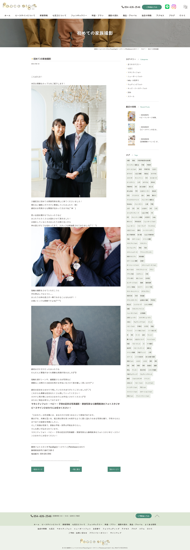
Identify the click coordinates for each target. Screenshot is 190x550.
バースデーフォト (132, 387)
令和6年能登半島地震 (144, 160)
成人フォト (139, 278)
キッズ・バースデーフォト (137, 88)
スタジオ (129, 178)
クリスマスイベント (133, 200)
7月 (152, 213)
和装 (128, 344)
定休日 (153, 182)
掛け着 (140, 235)
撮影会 (149, 348)
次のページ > (114, 469)
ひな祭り (144, 208)
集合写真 (143, 370)
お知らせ (129, 383)
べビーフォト (131, 326)
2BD (128, 365)
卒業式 (139, 326)
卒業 (143, 165)
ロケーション (136, 239)
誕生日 (154, 191)
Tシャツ (150, 335)
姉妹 (140, 248)
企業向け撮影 (144, 300)
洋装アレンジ (142, 352)
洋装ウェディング (132, 374)
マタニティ (143, 243)
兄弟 (136, 296)
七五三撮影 (138, 173)
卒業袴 (149, 165)
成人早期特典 (131, 235)
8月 (128, 217)
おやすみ (145, 182)
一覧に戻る (76, 469)
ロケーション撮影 (132, 261)
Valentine (129, 204)
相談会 (146, 173)
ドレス (150, 322)
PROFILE (153, 300)
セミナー (140, 287)
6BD (151, 361)
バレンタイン (139, 204)
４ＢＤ (138, 361)
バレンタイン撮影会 (148, 200)
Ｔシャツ (129, 330)
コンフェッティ (131, 248)
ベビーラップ (141, 226)
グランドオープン (132, 300)
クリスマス (135, 195)
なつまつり (153, 178)
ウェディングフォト (135, 84)
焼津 (140, 169)
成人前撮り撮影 (150, 357)
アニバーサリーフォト (143, 396)
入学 (128, 208)
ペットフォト (151, 339)
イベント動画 (131, 352)
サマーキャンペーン (133, 291)
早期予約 (129, 187)
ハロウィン (139, 274)
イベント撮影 (147, 239)
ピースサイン (131, 182)
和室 (152, 326)
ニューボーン (131, 226)
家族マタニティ (131, 256)
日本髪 (148, 278)
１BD (149, 352)
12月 (128, 195)
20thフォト (130, 396)
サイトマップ (115, 533)
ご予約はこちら (151, 7)
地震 (128, 160)
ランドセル (151, 226)
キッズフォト (149, 383)
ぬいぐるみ (130, 269)
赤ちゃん (129, 221)
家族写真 (129, 296)
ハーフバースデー (148, 230)
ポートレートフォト (133, 265)
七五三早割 (145, 213)
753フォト (143, 387)
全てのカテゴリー (134, 64)
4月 (151, 208)
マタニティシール (141, 269)
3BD (156, 361)
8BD (143, 365)
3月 (138, 208)
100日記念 (138, 221)
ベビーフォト (139, 383)
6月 (146, 178)
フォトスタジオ (137, 378)
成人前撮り (143, 187)
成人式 (151, 187)
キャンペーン (139, 178)
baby (154, 217)
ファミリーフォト (132, 392)
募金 (133, 160)
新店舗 (142, 296)
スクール (131, 96)
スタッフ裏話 (131, 287)
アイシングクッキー (146, 252)
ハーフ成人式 (152, 330)
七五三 (130, 68)
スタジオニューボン (145, 317)
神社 (128, 370)
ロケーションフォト (146, 392)
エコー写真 (149, 287)
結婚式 (149, 365)
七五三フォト (131, 230)
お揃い (129, 322)
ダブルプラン (146, 291)
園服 (155, 365)
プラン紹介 (130, 278)
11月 (136, 191)
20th (129, 92)
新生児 (129, 304)
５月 (155, 208)
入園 (146, 204)
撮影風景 (148, 283)
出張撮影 (143, 313)
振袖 (148, 195)
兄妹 (145, 248)
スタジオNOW (148, 304)
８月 (138, 182)
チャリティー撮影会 (133, 165)
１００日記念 (139, 357)
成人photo (130, 191)
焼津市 (129, 348)
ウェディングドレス (146, 374)
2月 (133, 208)
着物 (139, 230)
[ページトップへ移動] (157, 516)
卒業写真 (147, 169)
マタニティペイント (138, 309)
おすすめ (153, 173)
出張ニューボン (131, 317)
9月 (136, 187)
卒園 (152, 204)
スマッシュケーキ (132, 252)
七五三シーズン (144, 191)
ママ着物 (149, 344)
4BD (133, 365)
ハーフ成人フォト (140, 330)
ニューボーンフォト (135, 76)
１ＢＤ (145, 361)
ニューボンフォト (132, 313)
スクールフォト (131, 169)
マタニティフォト (134, 72)
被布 (143, 335)
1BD (132, 335)
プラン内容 (130, 274)
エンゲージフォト (132, 283)
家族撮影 (141, 256)
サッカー (135, 370)
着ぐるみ (129, 339)
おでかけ (129, 173)
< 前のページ (37, 469)
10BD (138, 365)
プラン (152, 269)
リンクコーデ (138, 304)
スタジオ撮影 (152, 370)
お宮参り (147, 217)
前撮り (142, 261)
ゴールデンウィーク (133, 213)
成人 (143, 195)
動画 (141, 283)
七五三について (139, 339)
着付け (154, 195)
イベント (147, 378)
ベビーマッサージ (139, 348)
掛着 (128, 309)
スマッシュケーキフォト (149, 265)
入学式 (146, 326)
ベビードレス (136, 344)
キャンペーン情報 (137, 217)
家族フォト (130, 361)
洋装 (128, 239)
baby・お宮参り (133, 80)
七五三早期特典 (149, 235)
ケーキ (138, 335)
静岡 (128, 378)
